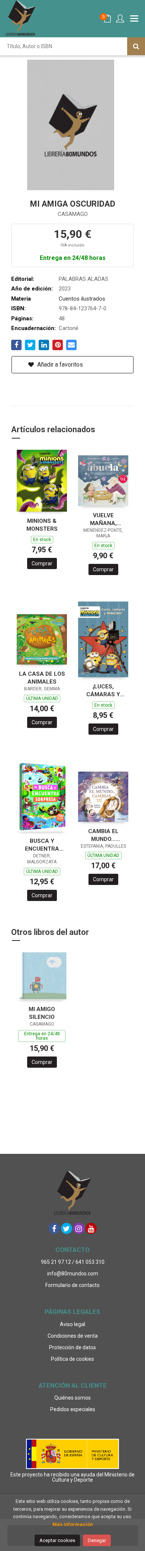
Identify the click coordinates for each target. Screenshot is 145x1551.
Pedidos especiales (72, 1409)
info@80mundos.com (72, 1274)
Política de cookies (72, 1359)
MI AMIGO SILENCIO (42, 1013)
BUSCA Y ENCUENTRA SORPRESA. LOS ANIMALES (42, 845)
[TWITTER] (66, 1228)
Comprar (42, 563)
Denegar (97, 1540)
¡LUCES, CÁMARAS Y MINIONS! (103, 690)
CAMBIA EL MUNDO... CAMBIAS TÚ (103, 835)
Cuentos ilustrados (82, 298)
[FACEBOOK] (54, 1228)
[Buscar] (136, 46)
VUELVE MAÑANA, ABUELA (103, 519)
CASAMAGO (73, 214)
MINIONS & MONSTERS (42, 525)
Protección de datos (72, 1347)
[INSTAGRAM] (78, 1228)
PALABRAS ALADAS (83, 279)
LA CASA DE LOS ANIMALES (42, 678)
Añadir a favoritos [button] (59, 364)
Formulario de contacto (72, 1285)
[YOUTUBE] (91, 1228)
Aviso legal (72, 1324)
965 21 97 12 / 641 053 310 (72, 1262)
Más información (72, 1524)
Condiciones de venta (73, 1336)
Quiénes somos (72, 1398)
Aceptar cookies (57, 1540)
